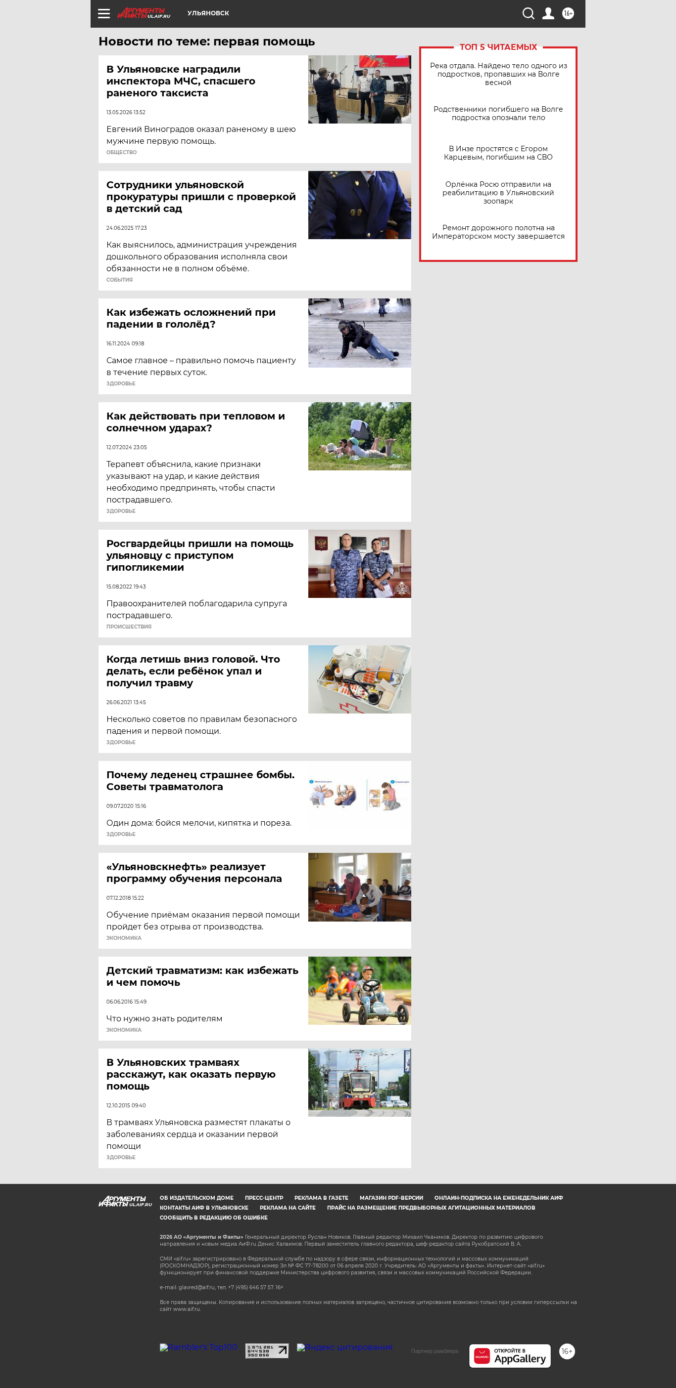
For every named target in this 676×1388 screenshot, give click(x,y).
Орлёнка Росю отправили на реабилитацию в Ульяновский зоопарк (498, 193)
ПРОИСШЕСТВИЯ (128, 627)
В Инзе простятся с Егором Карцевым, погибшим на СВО (498, 153)
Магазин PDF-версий (391, 1198)
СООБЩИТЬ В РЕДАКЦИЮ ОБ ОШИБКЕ (214, 1218)
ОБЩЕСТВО (121, 152)
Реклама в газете (321, 1198)
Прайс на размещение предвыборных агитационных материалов (431, 1208)
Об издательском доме (197, 1198)
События (119, 280)
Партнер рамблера (434, 1351)
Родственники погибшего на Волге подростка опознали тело (498, 113)
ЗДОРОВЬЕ (121, 383)
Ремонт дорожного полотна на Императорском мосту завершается (498, 232)
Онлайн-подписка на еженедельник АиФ (499, 1198)
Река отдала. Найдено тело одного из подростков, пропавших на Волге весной (498, 74)
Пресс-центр (264, 1198)
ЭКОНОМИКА (124, 938)
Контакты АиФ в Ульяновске (204, 1208)
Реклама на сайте (288, 1208)
